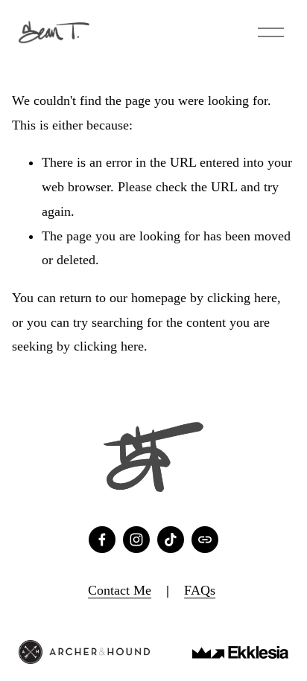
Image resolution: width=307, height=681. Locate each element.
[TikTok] (170, 539)
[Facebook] (102, 539)
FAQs (199, 590)
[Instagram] (136, 539)
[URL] (205, 539)
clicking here (242, 297)
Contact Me (119, 590)
